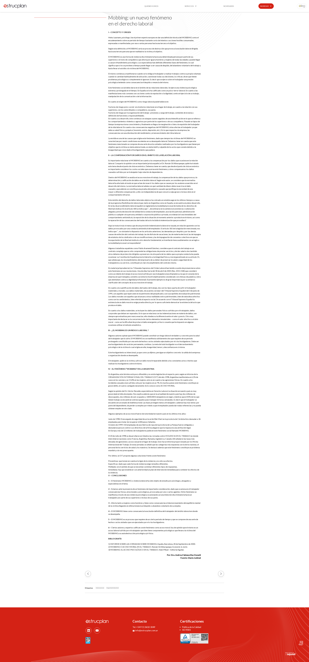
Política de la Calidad (191, 627)
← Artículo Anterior (88, 574)
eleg (300, 6)
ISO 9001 (186, 629)
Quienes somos (151, 6)
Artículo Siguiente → (221, 574)
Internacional (100, 588)
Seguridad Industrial (113, 588)
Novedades (229, 6)
